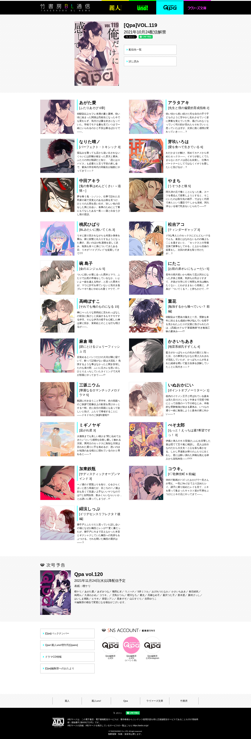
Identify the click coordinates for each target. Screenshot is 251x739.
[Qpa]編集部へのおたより (59, 668)
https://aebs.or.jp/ (140, 725)
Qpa (125, 700)
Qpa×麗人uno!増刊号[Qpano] (61, 645)
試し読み (134, 61)
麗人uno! (96, 700)
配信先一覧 (135, 49)
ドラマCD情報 (53, 656)
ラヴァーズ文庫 (154, 700)
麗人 (67, 700)
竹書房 (183, 700)
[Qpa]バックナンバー (57, 633)
